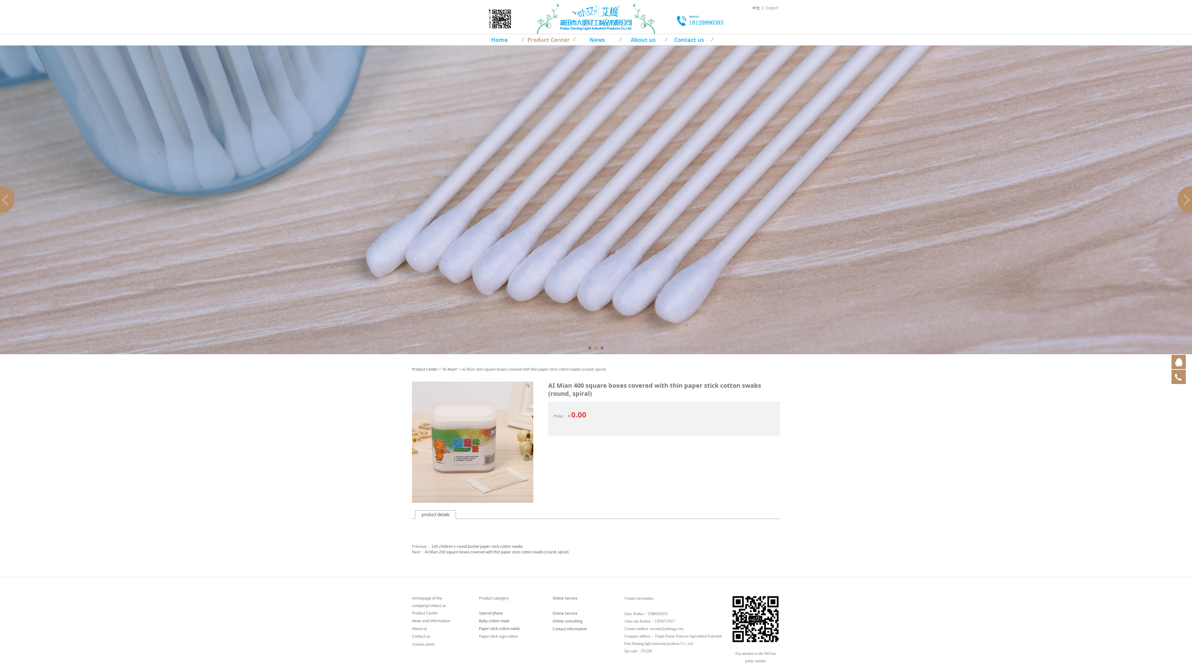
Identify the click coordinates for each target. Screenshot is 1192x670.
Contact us (689, 39)
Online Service (565, 598)
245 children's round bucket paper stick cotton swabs (477, 546)
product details (435, 514)
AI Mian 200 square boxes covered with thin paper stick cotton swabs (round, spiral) (497, 552)
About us (643, 39)
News (597, 39)
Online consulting (567, 621)
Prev (8, 200)
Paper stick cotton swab (499, 628)
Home (499, 39)
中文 (756, 8)
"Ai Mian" (450, 369)
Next (1183, 200)
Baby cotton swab (494, 620)
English (772, 8)
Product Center (548, 39)
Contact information (570, 629)
